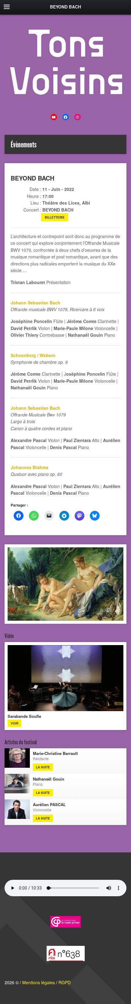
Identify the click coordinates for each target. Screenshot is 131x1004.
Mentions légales (38, 982)
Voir (14, 723)
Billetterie (55, 217)
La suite (43, 767)
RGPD (64, 982)
